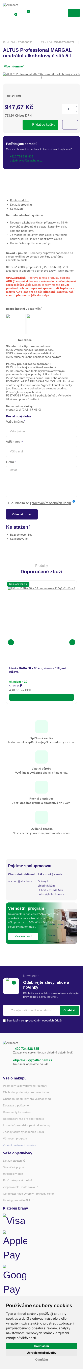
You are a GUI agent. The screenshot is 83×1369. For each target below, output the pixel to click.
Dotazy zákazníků (14, 1160)
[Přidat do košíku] (41, 697)
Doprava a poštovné (16, 1105)
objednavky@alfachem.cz (32, 1060)
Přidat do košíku (43, 124)
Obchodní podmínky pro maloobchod (26, 1092)
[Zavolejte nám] (6, 1050)
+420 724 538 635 (26, 1048)
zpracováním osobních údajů (50, 503)
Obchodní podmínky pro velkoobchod (27, 1098)
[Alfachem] (19, 6)
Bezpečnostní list (21, 534)
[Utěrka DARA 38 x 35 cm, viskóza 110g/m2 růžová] (41, 620)
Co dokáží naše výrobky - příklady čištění (29, 1193)
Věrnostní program (15, 1138)
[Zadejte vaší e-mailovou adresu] (41, 1010)
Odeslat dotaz (21, 514)
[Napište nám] (6, 1062)
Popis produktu (19, 200)
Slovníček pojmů (13, 1167)
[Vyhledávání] (35, 13)
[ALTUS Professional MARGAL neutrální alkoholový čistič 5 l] (41, 76)
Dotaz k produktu (21, 204)
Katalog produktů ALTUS (18, 1200)
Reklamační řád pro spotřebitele (23, 1118)
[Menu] (74, 13)
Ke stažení (17, 208)
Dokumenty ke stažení (17, 1112)
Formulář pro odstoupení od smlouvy (26, 1125)
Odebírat (69, 1010)
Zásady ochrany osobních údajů (23, 1131)
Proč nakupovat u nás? (17, 1180)
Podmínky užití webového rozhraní (25, 1085)
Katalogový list (19, 538)
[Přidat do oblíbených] (70, 124)
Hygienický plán (13, 1173)
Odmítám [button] (41, 1359)
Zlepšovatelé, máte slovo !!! (20, 1187)
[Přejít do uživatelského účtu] (5, 12)
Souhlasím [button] (41, 1346)
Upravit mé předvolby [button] (41, 1352)
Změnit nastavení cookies (19, 1145)
